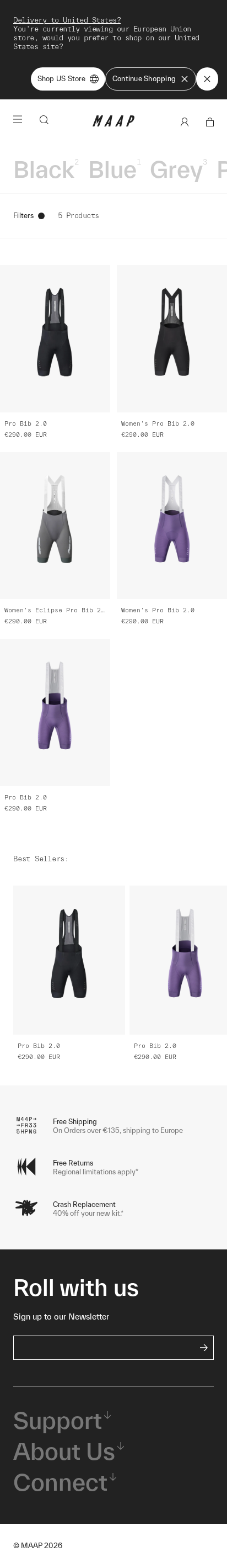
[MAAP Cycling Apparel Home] (113, 124)
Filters (23, 215)
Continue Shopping (144, 79)
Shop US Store (61, 79)
